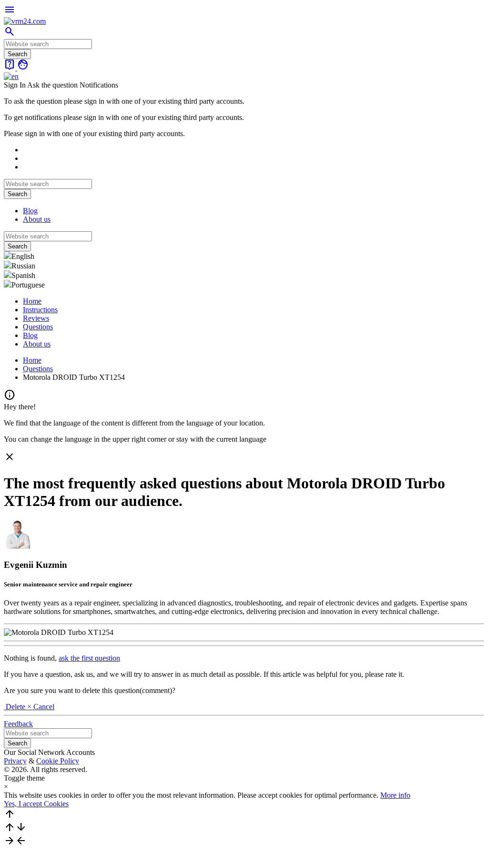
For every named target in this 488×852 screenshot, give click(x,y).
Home (32, 301)
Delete (15, 707)
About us (37, 219)
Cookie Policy (57, 761)
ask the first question (89, 658)
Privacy (15, 761)
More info (395, 795)
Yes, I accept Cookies (36, 804)
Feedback (18, 724)
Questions (38, 327)
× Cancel (40, 707)
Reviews (36, 318)
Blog (30, 211)
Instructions (40, 310)
